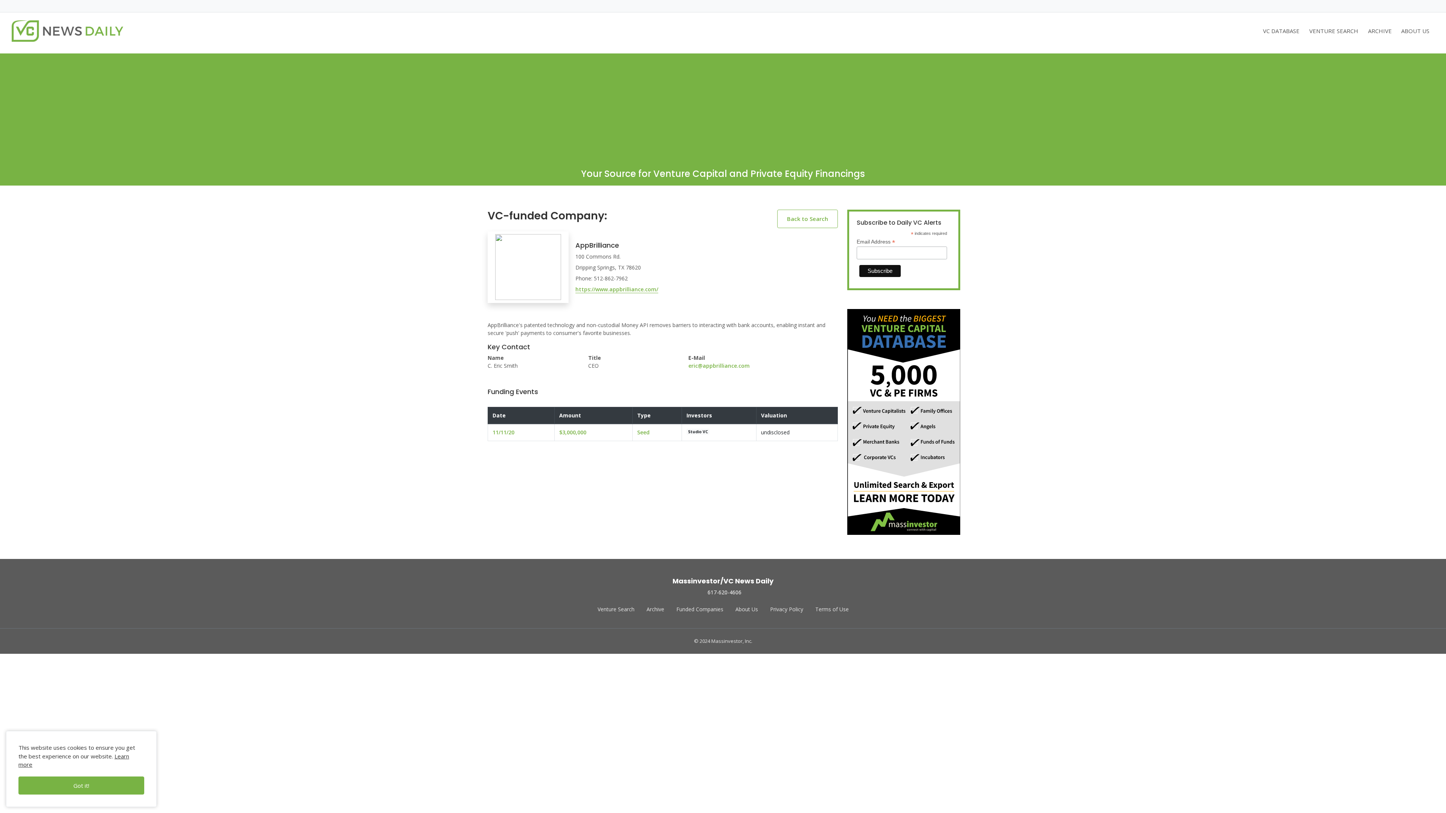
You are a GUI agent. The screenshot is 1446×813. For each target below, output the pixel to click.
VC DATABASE (1281, 31)
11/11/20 (503, 432)
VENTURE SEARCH (1333, 31)
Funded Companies (699, 609)
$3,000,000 (572, 432)
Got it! (81, 785)
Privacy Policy (786, 609)
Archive (655, 609)
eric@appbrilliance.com (719, 365)
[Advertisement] (723, 106)
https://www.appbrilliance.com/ (616, 289)
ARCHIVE (1380, 31)
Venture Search (616, 609)
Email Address (876, 241)
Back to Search (807, 218)
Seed (643, 432)
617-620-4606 (724, 592)
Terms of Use (832, 609)
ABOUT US (1415, 31)
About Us (746, 609)
